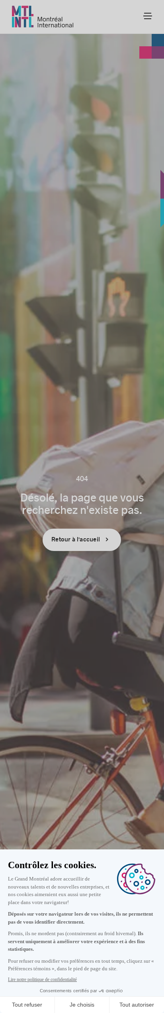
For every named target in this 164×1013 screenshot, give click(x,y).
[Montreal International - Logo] (43, 16)
